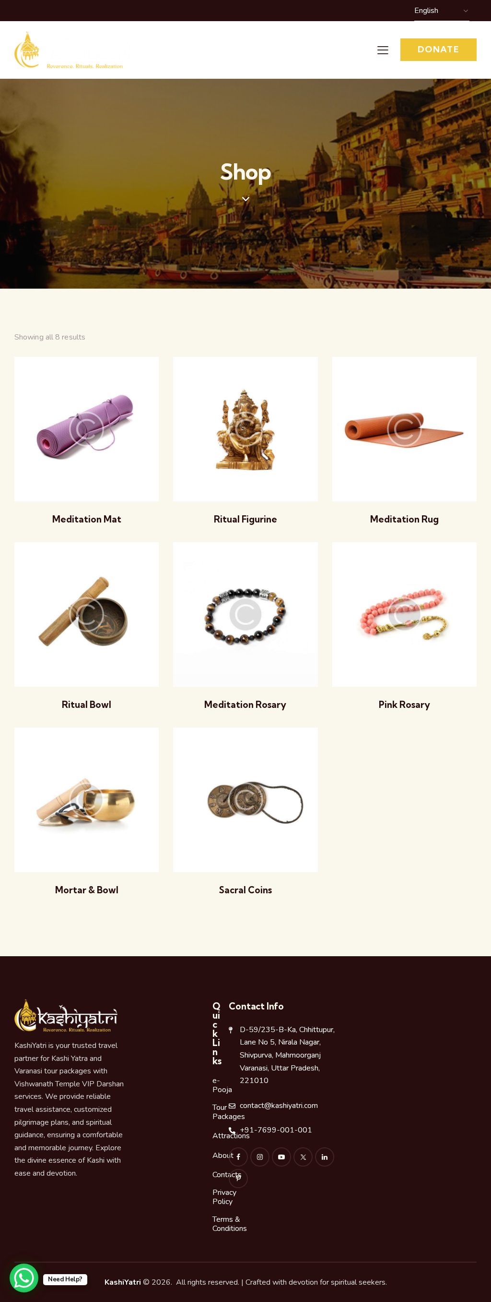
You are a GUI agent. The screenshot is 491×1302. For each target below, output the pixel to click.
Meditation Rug (404, 519)
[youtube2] (281, 1157)
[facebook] (238, 1157)
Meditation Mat (86, 519)
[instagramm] (259, 1157)
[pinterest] (238, 1178)
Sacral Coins (245, 890)
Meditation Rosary (245, 704)
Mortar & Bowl (86, 890)
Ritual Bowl (86, 704)
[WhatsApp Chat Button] (24, 1278)
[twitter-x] (303, 1157)
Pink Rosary (404, 704)
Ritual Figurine (245, 519)
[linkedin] (324, 1157)
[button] (382, 50)
